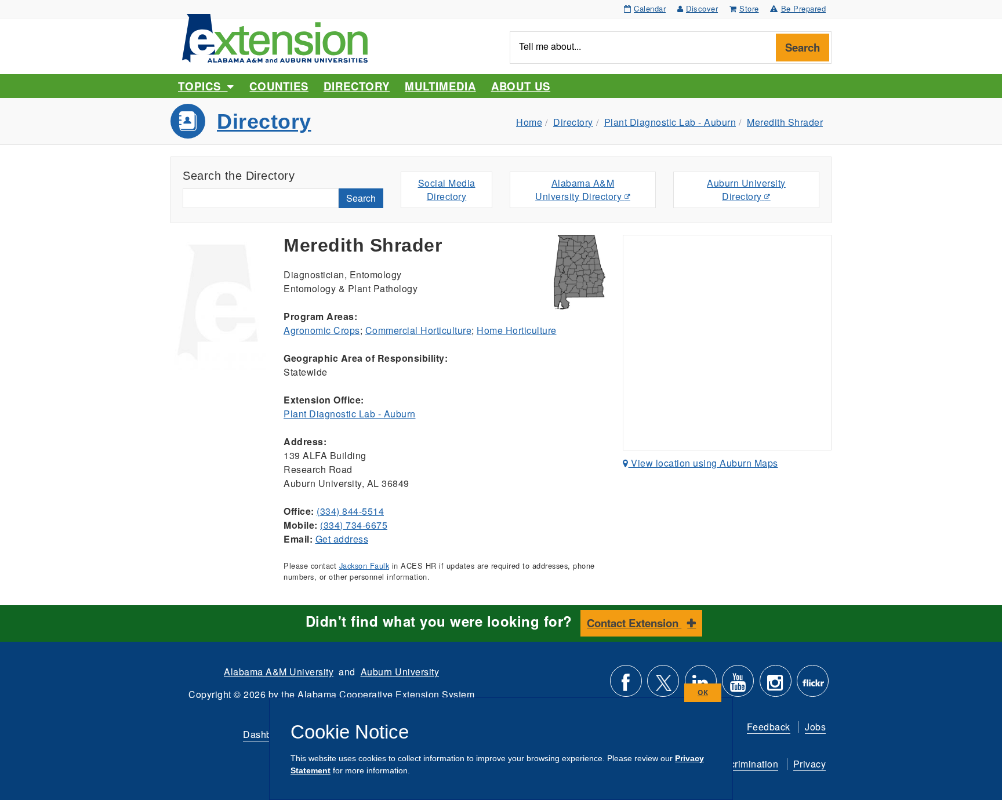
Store (749, 8)
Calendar (650, 8)
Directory (357, 86)
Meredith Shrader (785, 122)
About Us (520, 86)
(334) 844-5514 (350, 511)
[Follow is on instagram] (776, 685)
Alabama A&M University (278, 671)
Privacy (809, 763)
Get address (342, 539)
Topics (202, 86)
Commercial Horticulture (418, 330)
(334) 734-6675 (353, 525)
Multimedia (440, 86)
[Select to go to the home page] (275, 36)
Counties (278, 86)
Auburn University (400, 671)
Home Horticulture (517, 330)
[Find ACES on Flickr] (813, 685)
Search (802, 47)
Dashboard (267, 734)
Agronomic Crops (322, 330)
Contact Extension (634, 623)
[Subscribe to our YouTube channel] (738, 685)
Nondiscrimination (739, 763)
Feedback (768, 726)
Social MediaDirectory (446, 189)
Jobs (815, 726)
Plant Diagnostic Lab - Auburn (670, 122)
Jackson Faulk (364, 565)
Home (529, 122)
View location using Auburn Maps (703, 463)
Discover (702, 8)
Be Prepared (803, 8)
